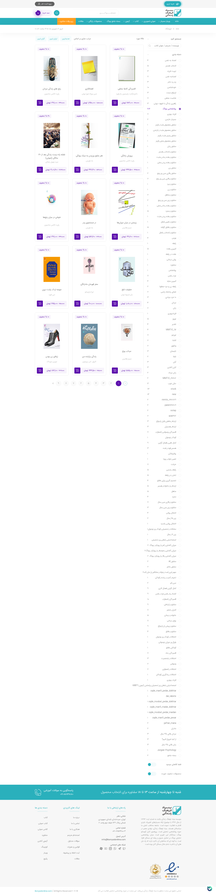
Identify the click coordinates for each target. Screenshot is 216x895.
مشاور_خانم (161, 567)
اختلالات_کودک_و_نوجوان (161, 637)
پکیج (46, 859)
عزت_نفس (161, 276)
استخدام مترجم (73, 835)
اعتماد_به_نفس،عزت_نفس (161, 594)
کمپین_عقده (161, 249)
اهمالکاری (89, 89)
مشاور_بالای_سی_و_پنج (161, 173)
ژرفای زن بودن (52, 356)
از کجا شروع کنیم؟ (161, 739)
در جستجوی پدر (89, 223)
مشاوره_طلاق (161, 631)
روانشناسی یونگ (161, 108)
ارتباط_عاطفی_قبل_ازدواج (161, 421)
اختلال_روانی (161, 513)
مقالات (81, 21)
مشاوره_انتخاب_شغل (161, 232)
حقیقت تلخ (127, 289)
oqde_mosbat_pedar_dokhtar (161, 701)
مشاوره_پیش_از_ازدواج (161, 626)
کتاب (46, 817)
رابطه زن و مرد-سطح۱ (161, 286)
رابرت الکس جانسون (51, 94)
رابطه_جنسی (161, 470)
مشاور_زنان (161, 146)
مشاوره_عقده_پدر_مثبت (161, 216)
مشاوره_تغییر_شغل (161, 222)
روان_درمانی (161, 259)
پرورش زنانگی (126, 156)
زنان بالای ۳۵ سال (161, 744)
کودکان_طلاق (161, 647)
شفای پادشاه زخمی (161, 292)
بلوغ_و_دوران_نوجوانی (161, 642)
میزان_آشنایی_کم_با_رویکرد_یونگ (161, 545)
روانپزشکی (161, 453)
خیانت (161, 464)
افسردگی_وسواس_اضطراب (161, 432)
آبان (161, 362)
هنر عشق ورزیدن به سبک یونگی (89, 156)
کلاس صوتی (43, 829)
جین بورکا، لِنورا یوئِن (89, 94)
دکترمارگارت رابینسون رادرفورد (127, 94)
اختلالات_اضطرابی (161, 669)
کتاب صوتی (43, 823)
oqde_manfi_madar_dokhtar (161, 707)
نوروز (161, 319)
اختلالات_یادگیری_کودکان (161, 674)
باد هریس (89, 160)
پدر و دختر (161, 82)
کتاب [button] (137, 21)
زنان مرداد (161, 373)
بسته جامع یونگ (113, 21)
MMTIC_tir (161, 329)
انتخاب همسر (161, 66)
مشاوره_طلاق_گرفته (161, 227)
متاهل (161, 491)
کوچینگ (44, 847)
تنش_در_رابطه (161, 475)
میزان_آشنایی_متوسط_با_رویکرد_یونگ (161, 550)
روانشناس (161, 270)
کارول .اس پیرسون (89, 361)
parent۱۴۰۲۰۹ (161, 405)
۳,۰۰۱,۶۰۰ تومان (55, 169)
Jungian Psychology (161, 750)
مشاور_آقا (161, 561)
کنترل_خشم (161, 610)
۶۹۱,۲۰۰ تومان (130, 236)
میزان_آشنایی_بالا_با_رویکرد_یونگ (161, 556)
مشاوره (161, 265)
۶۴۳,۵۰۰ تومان (93, 370)
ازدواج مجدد (161, 93)
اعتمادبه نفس (161, 76)
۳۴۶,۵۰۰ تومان (130, 169)
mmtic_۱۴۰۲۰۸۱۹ (161, 399)
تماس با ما (75, 823)
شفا (161, 356)
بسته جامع (161, 755)
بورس (161, 238)
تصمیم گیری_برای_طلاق (161, 480)
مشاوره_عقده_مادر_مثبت (161, 157)
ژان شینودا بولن (126, 294)
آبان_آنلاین (161, 367)
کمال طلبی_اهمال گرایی (161, 443)
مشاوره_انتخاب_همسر (161, 152)
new (161, 394)
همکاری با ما (75, 829)
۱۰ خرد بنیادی (161, 297)
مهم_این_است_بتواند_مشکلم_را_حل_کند (161, 572)
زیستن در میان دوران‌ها (127, 223)
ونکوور (161, 346)
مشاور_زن (161, 168)
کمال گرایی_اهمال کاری (161, 588)
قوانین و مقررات (73, 847)
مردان (161, 302)
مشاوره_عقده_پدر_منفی (161, 162)
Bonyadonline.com (43, 891)
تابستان (161, 351)
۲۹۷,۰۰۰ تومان (55, 102)
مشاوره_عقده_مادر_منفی (161, 205)
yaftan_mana (161, 723)
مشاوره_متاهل (161, 195)
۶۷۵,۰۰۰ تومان (55, 303)
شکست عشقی (161, 98)
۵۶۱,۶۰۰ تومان (93, 236)
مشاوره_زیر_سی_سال (161, 507)
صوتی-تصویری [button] (149, 21)
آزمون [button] (127, 21)
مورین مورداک (52, 361)
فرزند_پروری (161, 680)
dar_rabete (161, 696)
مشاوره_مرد (161, 184)
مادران (161, 728)
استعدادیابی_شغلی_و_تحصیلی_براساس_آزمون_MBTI (161, 685)
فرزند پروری (161, 114)
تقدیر (161, 324)
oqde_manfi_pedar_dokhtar (161, 691)
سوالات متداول (74, 841)
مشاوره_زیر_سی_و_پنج (161, 200)
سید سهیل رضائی (51, 162)
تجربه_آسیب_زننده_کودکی (161, 577)
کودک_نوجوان (161, 437)
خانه (177, 21)
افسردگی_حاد (161, 653)
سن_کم (161, 583)
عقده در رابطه (161, 254)
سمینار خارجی (161, 119)
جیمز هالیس (127, 227)
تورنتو (161, 335)
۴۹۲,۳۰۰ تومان (93, 169)
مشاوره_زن (161, 189)
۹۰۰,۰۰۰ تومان (93, 303)
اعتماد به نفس (161, 60)
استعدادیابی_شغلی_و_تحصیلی (161, 540)
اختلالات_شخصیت (161, 658)
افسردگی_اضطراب (161, 599)
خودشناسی (161, 87)
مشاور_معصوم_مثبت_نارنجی (161, 130)
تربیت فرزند (161, 71)
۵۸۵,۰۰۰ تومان (130, 370)
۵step (161, 410)
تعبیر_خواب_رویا (161, 459)
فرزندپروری (161, 313)
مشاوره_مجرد (161, 211)
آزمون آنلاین (43, 841)
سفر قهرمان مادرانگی (89, 284)
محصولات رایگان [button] (95, 21)
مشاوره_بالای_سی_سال (161, 502)
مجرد (161, 497)
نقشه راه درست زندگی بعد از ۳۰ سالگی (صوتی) (51, 156)
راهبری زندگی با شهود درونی (161, 103)
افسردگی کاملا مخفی (127, 89)
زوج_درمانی (161, 620)
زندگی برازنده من (89, 356)
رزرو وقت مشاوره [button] (66, 21)
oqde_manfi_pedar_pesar (161, 718)
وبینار (46, 853)
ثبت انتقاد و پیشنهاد (71, 853)
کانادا (161, 340)
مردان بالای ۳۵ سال (161, 734)
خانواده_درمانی (161, 615)
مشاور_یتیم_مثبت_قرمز (161, 135)
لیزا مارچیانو (89, 292)
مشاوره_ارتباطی (161, 604)
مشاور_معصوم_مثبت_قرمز (161, 125)
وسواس (161, 664)
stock (161, 389)
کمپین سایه (161, 281)
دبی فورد (52, 294)
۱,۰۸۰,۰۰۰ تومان (130, 303)
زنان (161, 308)
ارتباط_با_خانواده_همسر (161, 486)
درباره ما (76, 817)
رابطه (161, 243)
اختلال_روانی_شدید (161, 523)
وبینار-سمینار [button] (165, 21)
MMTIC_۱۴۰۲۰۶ (161, 378)
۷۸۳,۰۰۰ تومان (130, 102)
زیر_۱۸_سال (161, 534)
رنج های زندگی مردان (52, 89)
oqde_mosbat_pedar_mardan (161, 712)
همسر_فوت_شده (161, 448)
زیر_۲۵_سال (161, 518)
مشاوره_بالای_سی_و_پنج (161, 179)
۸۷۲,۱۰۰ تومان (55, 370)
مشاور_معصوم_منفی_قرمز (161, 141)
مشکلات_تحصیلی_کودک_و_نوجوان (161, 529)
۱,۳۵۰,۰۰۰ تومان (93, 102)
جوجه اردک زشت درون (51, 289)
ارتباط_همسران (161, 426)
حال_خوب (161, 383)
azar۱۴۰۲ (161, 416)
